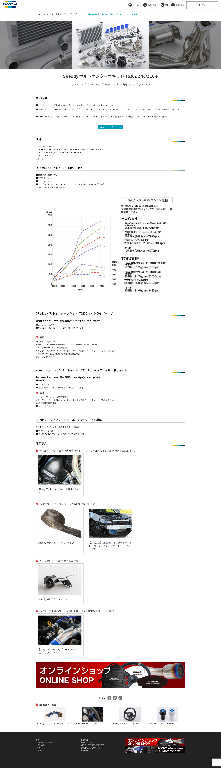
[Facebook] (109, 698)
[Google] (120, 698)
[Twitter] (115, 698)
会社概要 (84, 739)
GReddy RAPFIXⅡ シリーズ (87, 723)
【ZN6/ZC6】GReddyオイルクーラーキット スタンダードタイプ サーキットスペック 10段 (110, 546)
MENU (203, 5)
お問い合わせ (41, 745)
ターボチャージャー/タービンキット (68, 14)
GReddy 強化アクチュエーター (53, 599)
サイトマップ (41, 750)
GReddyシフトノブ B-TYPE (161, 723)
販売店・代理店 (87, 742)
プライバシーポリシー (45, 742)
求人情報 (84, 750)
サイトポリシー (42, 739)
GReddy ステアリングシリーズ (126, 723)
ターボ (46, 14)
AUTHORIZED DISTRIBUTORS (92, 745)
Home (38, 14)
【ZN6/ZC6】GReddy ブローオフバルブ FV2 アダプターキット (58, 651)
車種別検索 (180, 5)
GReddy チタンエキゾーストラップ (56, 542)
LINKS (38, 747)
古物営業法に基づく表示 (90, 747)
